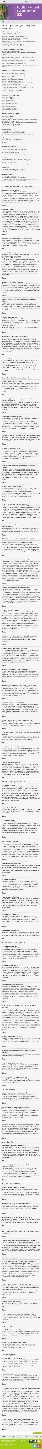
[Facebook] (35, 1441)
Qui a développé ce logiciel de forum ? (11, 176)
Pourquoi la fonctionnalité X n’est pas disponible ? (14, 177)
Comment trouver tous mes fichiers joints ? (12, 170)
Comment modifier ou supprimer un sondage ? (13, 79)
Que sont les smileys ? (7, 100)
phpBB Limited (8, 1361)
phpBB (23, 458)
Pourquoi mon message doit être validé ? (12, 90)
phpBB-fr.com (9, 1443)
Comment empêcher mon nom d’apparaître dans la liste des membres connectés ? (19, 53)
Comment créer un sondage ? (9, 76)
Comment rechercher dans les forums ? (11, 147)
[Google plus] (39, 1446)
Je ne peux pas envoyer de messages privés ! (13, 131)
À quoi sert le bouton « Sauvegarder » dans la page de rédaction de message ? (18, 88)
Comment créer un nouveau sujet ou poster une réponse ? (16, 72)
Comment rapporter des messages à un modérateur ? (15, 85)
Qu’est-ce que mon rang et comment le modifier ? (14, 63)
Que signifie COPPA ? (7, 35)
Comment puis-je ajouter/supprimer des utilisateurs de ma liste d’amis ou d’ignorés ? (19, 141)
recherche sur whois (29, 1395)
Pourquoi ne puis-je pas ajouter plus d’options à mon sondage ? (17, 78)
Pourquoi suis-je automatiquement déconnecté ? (13, 44)
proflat (5, 1444)
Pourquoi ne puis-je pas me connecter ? (11, 39)
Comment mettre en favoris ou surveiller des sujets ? (15, 160)
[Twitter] (35, 1446)
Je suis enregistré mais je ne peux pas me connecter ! (15, 38)
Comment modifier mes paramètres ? (11, 51)
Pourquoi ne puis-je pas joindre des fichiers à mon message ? (17, 82)
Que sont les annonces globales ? (10, 103)
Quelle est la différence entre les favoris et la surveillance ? (16, 159)
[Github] (31, 1441)
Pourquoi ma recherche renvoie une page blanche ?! (14, 151)
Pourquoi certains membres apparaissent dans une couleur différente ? (19, 122)
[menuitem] (5, 2)
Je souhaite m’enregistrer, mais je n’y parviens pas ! (14, 36)
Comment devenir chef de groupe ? (10, 121)
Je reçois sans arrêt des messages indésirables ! (14, 132)
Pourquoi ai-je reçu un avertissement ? (11, 84)
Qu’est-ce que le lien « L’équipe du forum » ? (12, 125)
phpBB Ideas (8, 1379)
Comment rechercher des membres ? (11, 152)
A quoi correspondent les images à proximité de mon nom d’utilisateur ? (19, 60)
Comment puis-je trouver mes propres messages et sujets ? (16, 154)
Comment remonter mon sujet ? (9, 92)
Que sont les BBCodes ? (8, 97)
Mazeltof (12, 1444)
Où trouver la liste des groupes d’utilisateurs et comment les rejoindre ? (19, 119)
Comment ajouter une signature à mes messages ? (14, 75)
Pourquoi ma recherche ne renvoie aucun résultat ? (14, 149)
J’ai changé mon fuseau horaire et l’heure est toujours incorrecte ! (18, 57)
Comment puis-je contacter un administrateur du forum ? (15, 180)
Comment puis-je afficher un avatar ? (11, 62)
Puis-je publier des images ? (8, 101)
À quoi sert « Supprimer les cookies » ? (11, 45)
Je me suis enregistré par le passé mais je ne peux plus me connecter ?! (19, 41)
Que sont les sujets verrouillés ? (9, 108)
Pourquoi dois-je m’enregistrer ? (9, 33)
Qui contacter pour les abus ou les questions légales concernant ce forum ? (20, 179)
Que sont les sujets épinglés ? (9, 106)
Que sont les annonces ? (8, 105)
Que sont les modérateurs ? (8, 116)
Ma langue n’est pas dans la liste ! (10, 58)
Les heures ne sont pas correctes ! (10, 55)
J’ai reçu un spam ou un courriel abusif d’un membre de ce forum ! (18, 134)
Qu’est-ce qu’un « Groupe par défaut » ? (12, 124)
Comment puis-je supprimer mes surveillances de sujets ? (16, 163)
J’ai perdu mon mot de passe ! (9, 42)
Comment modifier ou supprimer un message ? (13, 73)
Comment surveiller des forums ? (10, 162)
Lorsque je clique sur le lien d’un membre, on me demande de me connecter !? (20, 65)
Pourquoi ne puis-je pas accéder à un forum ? (13, 81)
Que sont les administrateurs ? (9, 115)
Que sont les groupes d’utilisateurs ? (11, 118)
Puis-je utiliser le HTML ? (8, 98)
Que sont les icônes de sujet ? (9, 109)
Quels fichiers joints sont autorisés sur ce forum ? (14, 169)
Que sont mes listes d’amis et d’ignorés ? (12, 139)
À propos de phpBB (7, 1366)
